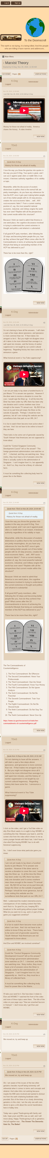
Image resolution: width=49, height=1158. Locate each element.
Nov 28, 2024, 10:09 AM (11, 156)
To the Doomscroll (35, 40)
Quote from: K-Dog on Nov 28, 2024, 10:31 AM (24, 756)
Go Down (6, 74)
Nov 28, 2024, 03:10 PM (11, 1065)
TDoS (14, 145)
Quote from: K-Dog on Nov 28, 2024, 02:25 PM (24, 1072)
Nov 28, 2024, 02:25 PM (11, 1034)
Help (14, 1155)
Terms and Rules (23, 1155)
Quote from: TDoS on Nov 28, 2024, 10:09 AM (24, 509)
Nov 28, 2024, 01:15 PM (11, 750)
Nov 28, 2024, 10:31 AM (11, 322)
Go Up (4, 1139)
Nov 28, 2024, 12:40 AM (11, 91)
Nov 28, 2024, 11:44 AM (11, 502)
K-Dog (14, 81)
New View (40, 136)
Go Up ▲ (33, 1155)
